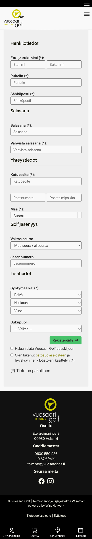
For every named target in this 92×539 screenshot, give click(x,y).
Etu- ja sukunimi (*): (27, 58)
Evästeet (60, 515)
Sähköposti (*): (22, 94)
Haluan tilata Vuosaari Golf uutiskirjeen (44, 348)
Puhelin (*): (19, 76)
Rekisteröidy (62, 340)
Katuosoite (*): (22, 174)
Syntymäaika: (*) (24, 288)
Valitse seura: (21, 239)
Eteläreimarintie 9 (46, 433)
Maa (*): (17, 209)
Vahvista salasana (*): (28, 143)
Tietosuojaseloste (39, 515)
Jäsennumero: (22, 257)
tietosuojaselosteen (51, 355)
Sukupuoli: (19, 322)
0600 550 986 (46, 453)
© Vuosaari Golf (19, 501)
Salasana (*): (21, 125)
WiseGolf (78, 501)
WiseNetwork (55, 505)
